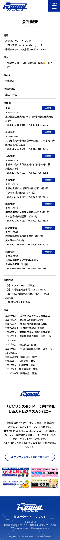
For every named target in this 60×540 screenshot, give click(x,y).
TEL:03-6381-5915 (20, 528)
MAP (49, 108)
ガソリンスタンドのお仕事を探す (31, 456)
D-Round (28, 536)
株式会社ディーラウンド (15, 6)
